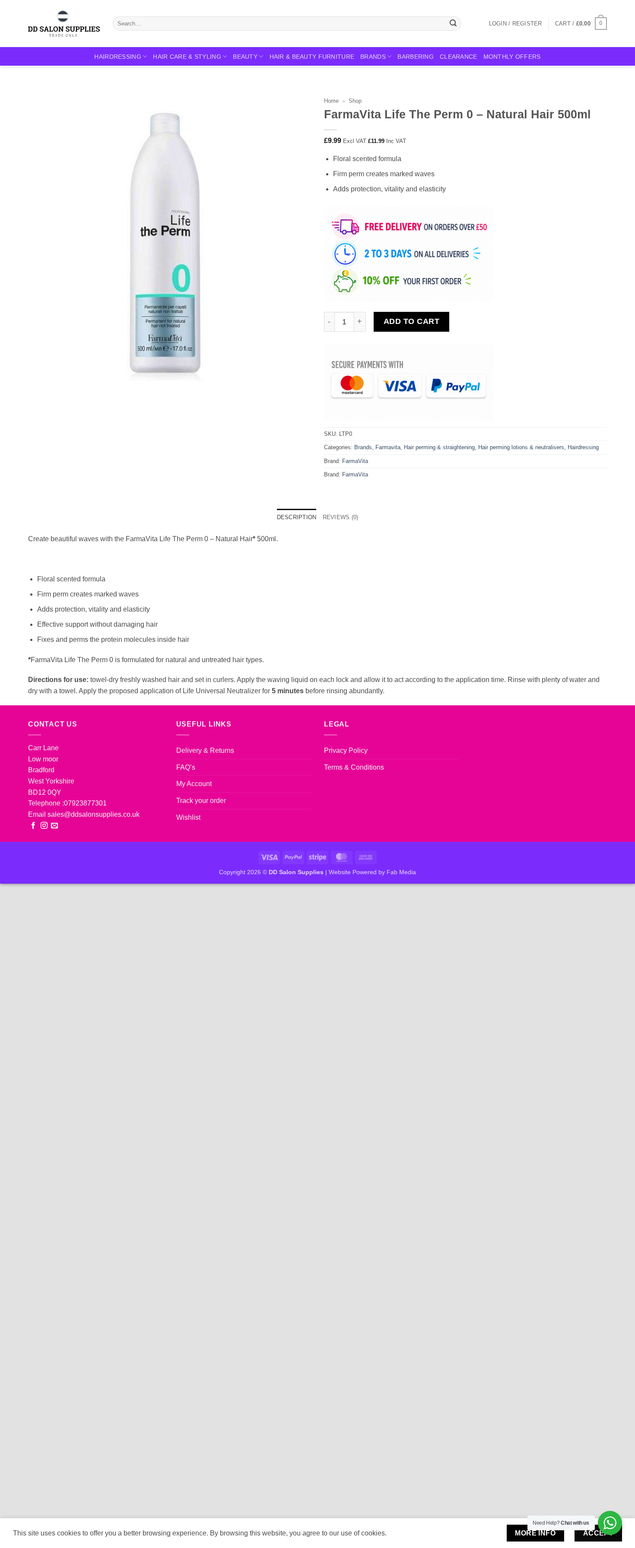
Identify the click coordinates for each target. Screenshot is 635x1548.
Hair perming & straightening (439, 447)
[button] (515, 24)
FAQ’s (185, 767)
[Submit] (453, 23)
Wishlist (188, 817)
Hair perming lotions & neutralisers (521, 447)
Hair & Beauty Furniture (312, 56)
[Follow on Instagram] (44, 826)
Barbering (415, 56)
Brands (373, 56)
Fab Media (401, 872)
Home (331, 101)
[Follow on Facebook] (33, 826)
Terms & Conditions (354, 767)
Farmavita (387, 447)
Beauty (245, 56)
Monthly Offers (512, 56)
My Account (194, 783)
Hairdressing (117, 56)
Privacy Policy (346, 750)
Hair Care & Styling (187, 56)
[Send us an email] (54, 826)
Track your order (201, 800)
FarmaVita (355, 461)
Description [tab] (297, 517)
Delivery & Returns (205, 750)
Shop (355, 101)
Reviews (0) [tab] (341, 517)
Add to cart (412, 321)
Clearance (458, 56)
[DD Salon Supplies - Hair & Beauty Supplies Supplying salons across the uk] (64, 23)
